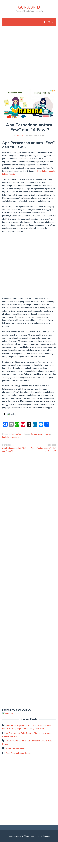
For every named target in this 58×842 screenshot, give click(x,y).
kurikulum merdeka (10, 437)
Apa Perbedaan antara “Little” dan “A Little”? (43, 447)
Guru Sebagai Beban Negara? (19, 753)
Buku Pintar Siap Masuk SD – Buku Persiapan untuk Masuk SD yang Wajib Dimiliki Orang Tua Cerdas (26, 727)
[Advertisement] (29, 59)
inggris (47, 433)
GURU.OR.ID (29, 7)
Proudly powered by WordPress (20, 836)
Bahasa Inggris (36, 433)
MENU (51, 22)
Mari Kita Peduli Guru (15, 748)
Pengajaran (16, 433)
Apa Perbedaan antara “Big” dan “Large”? (14, 447)
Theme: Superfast (43, 836)
